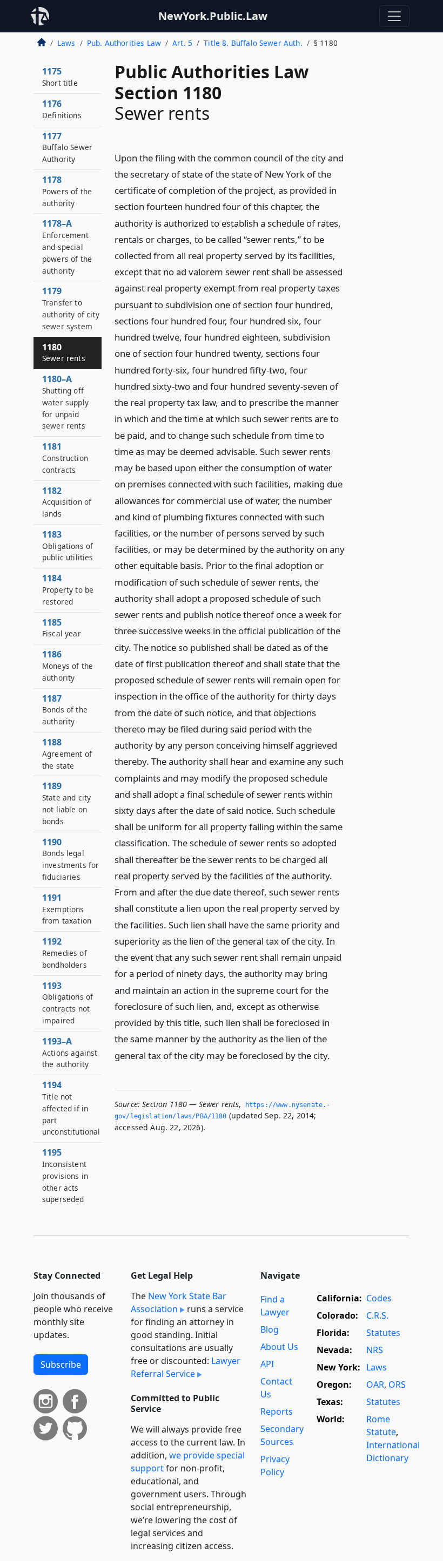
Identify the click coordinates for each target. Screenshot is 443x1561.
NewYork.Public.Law (212, 16)
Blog (269, 1329)
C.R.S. (377, 1315)
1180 (63, 352)
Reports (276, 1411)
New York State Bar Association (178, 1302)
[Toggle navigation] (394, 16)
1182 (66, 502)
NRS (374, 1350)
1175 (60, 76)
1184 (67, 589)
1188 (67, 753)
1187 (65, 710)
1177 (67, 147)
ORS (397, 1384)
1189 (66, 803)
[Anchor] (336, 1055)
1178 (67, 191)
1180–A (65, 402)
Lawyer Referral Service (185, 1367)
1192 (64, 952)
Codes (379, 1298)
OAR (375, 1384)
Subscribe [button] (61, 1364)
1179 (70, 308)
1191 (66, 909)
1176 (62, 109)
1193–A (69, 1052)
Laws (66, 43)
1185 (61, 627)
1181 (65, 457)
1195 (65, 1175)
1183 (67, 545)
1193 (67, 1003)
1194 (71, 1108)
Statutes (383, 1333)
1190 (70, 859)
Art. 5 (182, 43)
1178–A (67, 246)
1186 (67, 665)
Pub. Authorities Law (124, 43)
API (267, 1364)
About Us (279, 1347)
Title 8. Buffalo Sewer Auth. (253, 43)
